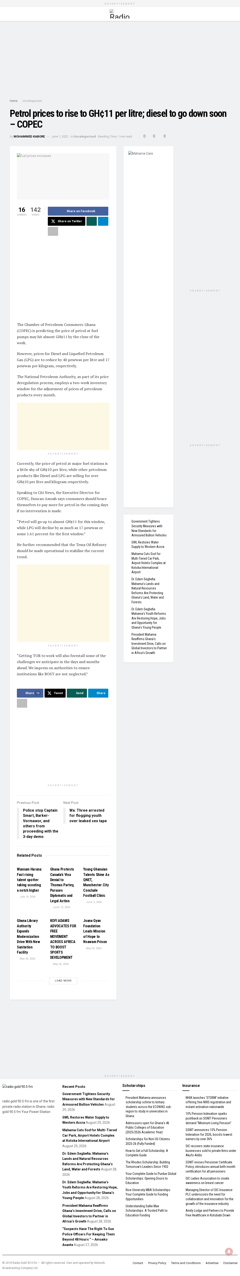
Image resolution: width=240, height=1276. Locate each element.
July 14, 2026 (27, 896)
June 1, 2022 (59, 136)
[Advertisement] (120, 61)
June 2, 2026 (93, 902)
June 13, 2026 (61, 907)
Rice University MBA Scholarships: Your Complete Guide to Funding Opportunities (148, 1194)
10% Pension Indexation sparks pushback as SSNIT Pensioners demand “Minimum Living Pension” (208, 1118)
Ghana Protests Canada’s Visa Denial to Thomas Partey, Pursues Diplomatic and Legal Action (62, 885)
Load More (63, 980)
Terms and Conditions (186, 1263)
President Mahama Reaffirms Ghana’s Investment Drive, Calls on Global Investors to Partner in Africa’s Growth (149, 644)
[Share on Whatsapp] (91, 221)
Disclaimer (230, 1263)
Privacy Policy (157, 1263)
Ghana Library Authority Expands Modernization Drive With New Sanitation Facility (28, 936)
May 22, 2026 (93, 948)
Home (14, 101)
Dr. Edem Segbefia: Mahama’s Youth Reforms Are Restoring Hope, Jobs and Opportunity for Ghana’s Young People (148, 618)
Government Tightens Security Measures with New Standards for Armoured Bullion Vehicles (88, 1099)
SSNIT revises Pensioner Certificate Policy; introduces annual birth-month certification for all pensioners (210, 1166)
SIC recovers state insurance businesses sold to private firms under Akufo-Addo (211, 1150)
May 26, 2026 (27, 958)
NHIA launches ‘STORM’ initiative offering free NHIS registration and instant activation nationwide (208, 1102)
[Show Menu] (12, 14)
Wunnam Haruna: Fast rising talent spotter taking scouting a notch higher (29, 880)
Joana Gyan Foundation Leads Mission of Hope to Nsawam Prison (95, 931)
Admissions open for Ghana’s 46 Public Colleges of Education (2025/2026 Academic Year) (147, 1127)
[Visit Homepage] (120, 14)
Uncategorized (32, 101)
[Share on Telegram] (103, 221)
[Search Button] (228, 14)
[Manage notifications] (229, 1251)
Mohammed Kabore (29, 136)
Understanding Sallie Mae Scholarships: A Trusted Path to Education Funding (147, 1210)
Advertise (212, 1263)
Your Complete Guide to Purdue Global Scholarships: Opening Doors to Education (151, 1178)
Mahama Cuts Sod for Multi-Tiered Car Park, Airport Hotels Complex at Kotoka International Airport (148, 563)
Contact (138, 1263)
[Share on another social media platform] (53, 231)
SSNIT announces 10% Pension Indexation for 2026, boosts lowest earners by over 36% (209, 1134)
